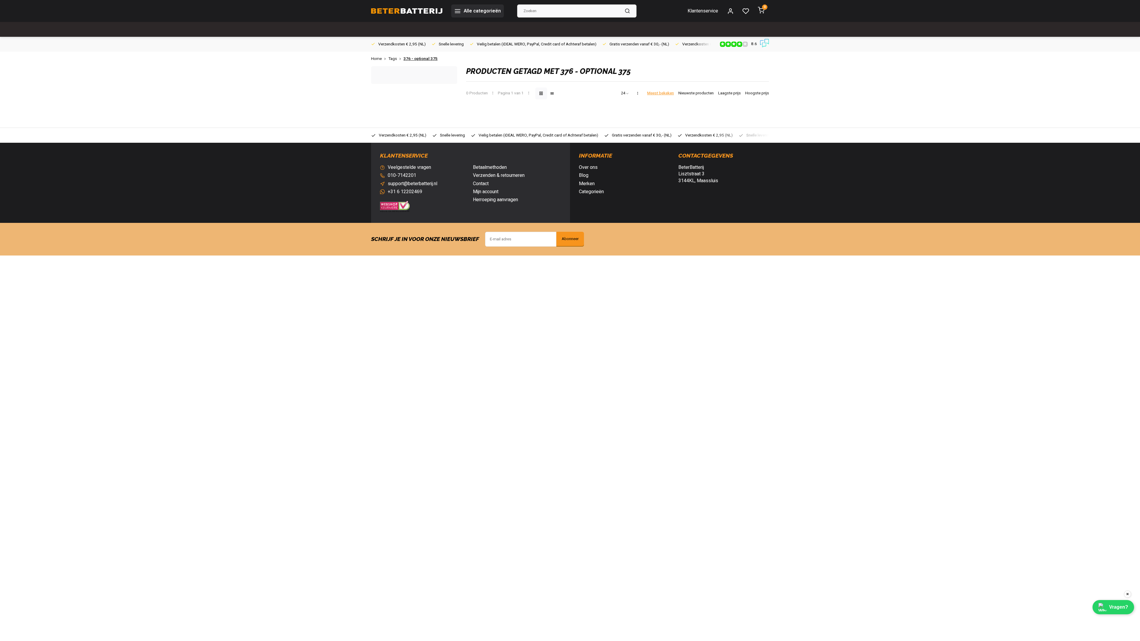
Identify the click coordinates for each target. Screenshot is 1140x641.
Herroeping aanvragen (495, 199)
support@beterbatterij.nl (412, 183)
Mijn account (485, 191)
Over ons (588, 167)
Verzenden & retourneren (499, 175)
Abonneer (570, 239)
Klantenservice (703, 11)
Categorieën (591, 191)
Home (376, 59)
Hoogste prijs (757, 93)
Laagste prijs (729, 93)
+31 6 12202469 (405, 191)
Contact (481, 183)
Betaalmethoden (490, 167)
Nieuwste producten (696, 93)
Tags (392, 59)
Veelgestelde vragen (409, 167)
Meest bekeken (660, 93)
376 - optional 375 (420, 59)
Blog (583, 175)
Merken (587, 183)
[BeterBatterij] (406, 11)
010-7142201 (402, 175)
